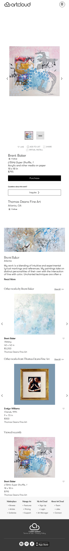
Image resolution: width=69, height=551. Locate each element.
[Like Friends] (63, 409)
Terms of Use (28, 533)
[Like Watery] (63, 339)
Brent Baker (17, 155)
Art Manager (43, 513)
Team (58, 505)
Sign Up (43, 505)
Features (27, 505)
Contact (58, 513)
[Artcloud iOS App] (42, 544)
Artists (12, 509)
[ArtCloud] (17, 4)
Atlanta (8, 260)
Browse (12, 505)
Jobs (58, 509)
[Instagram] (21, 544)
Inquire (33, 192)
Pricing (28, 509)
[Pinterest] (26, 544)
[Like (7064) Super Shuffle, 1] (63, 482)
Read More (10, 279)
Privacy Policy (40, 533)
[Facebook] (32, 544)
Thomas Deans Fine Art (24, 202)
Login (43, 509)
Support (27, 513)
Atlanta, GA (14, 205)
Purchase (34, 178)
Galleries (12, 513)
